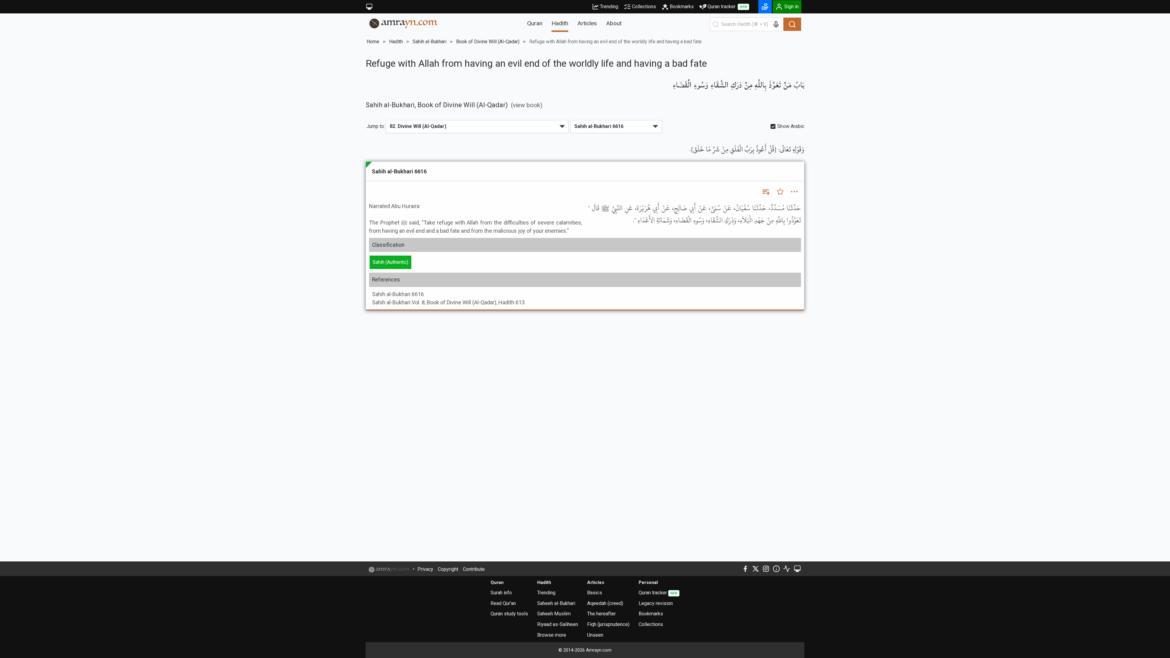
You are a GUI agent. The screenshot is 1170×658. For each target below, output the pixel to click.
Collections (644, 6)
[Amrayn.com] (403, 23)
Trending (609, 6)
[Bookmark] (780, 191)
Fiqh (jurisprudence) (608, 624)
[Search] (792, 24)
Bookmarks (682, 6)
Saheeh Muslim (554, 614)
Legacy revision (656, 603)
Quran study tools (509, 614)
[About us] (776, 568)
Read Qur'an (503, 603)
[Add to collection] (765, 191)
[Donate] (765, 6)
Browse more (551, 635)
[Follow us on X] (755, 568)
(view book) (526, 105)
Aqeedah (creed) (605, 603)
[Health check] (786, 568)
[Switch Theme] (369, 6)
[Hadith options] (794, 191)
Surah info (501, 593)
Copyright (448, 569)
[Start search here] (715, 24)
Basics (594, 593)
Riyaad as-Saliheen (557, 624)
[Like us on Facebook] (745, 568)
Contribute (474, 569)
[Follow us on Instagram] (766, 568)
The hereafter (601, 614)
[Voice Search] (776, 24)
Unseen (595, 635)
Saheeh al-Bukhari (556, 603)
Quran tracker (727, 6)
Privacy (425, 569)
